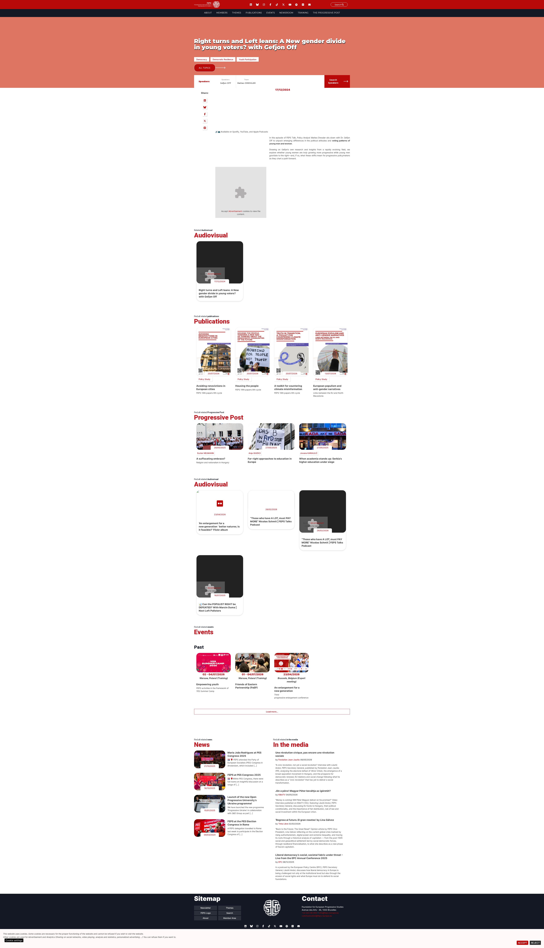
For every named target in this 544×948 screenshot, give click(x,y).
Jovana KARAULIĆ (308, 453)
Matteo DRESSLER (246, 83)
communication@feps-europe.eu (317, 916)
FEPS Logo (206, 913)
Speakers (226, 80)
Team (246, 80)
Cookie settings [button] (14, 940)
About (208, 12)
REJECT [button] (535, 942)
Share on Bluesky (204, 107)
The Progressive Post (326, 12)
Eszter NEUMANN (205, 453)
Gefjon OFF (225, 83)
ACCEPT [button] (522, 942)
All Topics (204, 68)
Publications (254, 12)
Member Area (229, 918)
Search (338, 4)
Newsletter (205, 908)
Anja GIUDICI (255, 453)
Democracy (201, 59)
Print (204, 127)
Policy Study (204, 379)
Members (222, 12)
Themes (236, 12)
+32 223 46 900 (309, 913)
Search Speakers (333, 81)
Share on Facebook (204, 114)
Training (303, 12)
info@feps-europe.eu (329, 913)
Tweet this (204, 121)
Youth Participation (247, 59)
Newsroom (286, 12)
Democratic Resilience (223, 59)
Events (270, 12)
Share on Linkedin (204, 100)
